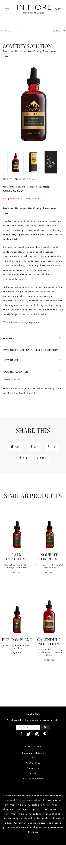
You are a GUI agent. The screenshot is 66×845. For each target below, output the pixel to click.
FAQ (33, 758)
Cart (58, 9)
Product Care (33, 763)
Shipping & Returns (33, 752)
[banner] (34, 9)
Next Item (57, 31)
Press (33, 773)
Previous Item (10, 31)
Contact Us (33, 768)
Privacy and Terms (33, 778)
